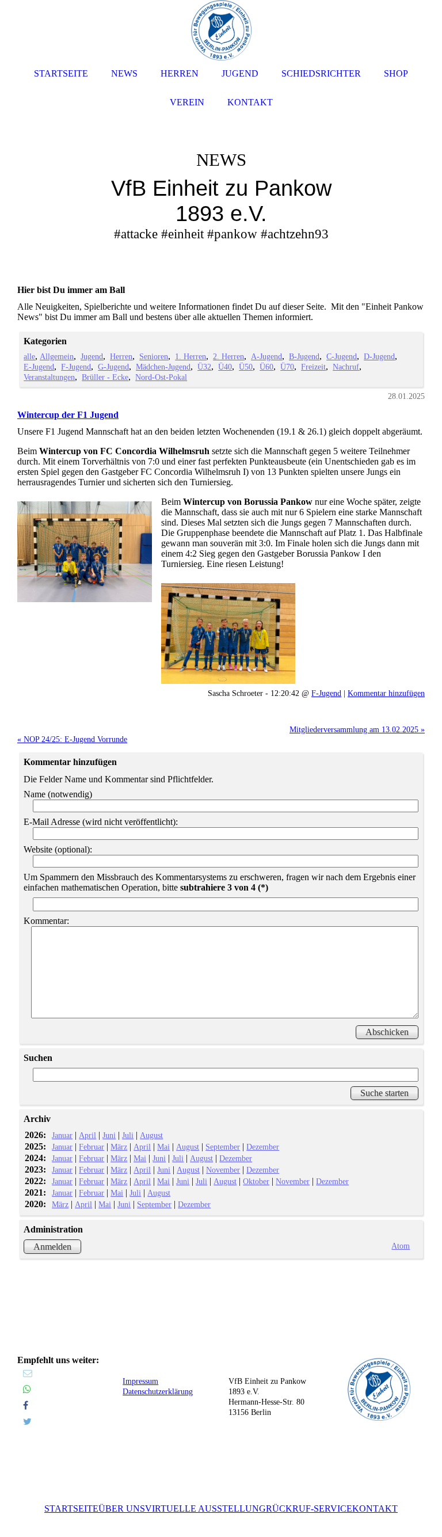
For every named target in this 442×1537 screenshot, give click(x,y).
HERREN (180, 73)
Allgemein (57, 356)
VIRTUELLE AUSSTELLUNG (205, 1508)
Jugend (92, 356)
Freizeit (313, 366)
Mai (163, 1146)
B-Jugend (304, 356)
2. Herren (228, 356)
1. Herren (190, 356)
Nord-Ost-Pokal (161, 377)
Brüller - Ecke (105, 377)
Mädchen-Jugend (163, 366)
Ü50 (246, 366)
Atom (400, 1245)
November (223, 1169)
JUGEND (240, 73)
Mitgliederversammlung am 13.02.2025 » (357, 729)
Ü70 (287, 366)
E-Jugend (39, 366)
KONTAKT (375, 1508)
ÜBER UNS (121, 1508)
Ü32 (204, 366)
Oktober (256, 1181)
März (118, 1146)
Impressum (140, 1381)
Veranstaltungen (49, 377)
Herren (121, 356)
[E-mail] (27, 1373)
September (222, 1146)
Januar (62, 1135)
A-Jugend (266, 356)
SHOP (396, 73)
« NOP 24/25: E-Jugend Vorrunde (72, 739)
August (151, 1135)
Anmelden (52, 1246)
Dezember (262, 1146)
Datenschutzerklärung (158, 1391)
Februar (91, 1146)
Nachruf (346, 366)
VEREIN (187, 102)
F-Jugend (76, 366)
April (87, 1135)
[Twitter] (27, 1421)
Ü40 (225, 366)
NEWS (124, 73)
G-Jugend (113, 366)
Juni (109, 1135)
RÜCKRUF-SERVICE (309, 1508)
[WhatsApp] (27, 1389)
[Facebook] (25, 1405)
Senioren (153, 356)
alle (29, 356)
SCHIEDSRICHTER (321, 73)
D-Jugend (379, 356)
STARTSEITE (71, 1508)
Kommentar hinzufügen (386, 693)
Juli (128, 1135)
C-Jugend (341, 356)
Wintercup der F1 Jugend (68, 415)
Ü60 (266, 366)
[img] (221, 172)
